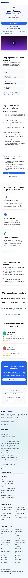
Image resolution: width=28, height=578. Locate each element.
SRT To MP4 (18, 562)
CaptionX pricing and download (8, 436)
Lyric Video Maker (5, 540)
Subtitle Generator (5, 534)
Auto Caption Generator (6, 531)
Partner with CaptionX (6, 452)
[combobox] (12, 472)
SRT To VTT (4, 555)
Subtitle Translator (5, 551)
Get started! (15, 23)
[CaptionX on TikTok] (8, 424)
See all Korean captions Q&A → (14, 314)
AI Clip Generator (19, 529)
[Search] (22, 2)
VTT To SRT (18, 555)
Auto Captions (18, 531)
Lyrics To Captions (5, 542)
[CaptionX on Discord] (2, 424)
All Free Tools (4, 529)
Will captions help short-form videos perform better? (13, 309)
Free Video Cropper (6, 509)
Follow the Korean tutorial (14, 176)
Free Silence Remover (6, 544)
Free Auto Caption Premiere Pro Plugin (10, 443)
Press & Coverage (5, 450)
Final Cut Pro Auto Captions (7, 483)
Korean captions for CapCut (14, 400)
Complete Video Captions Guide (8, 464)
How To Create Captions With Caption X (10, 441)
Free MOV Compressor (20, 517)
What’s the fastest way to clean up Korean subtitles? (13, 303)
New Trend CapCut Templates (8, 488)
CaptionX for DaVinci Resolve (8, 497)
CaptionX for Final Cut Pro (7, 481)
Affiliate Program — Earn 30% (8, 455)
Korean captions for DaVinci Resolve (14, 393)
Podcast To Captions (20, 542)
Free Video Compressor (7, 507)
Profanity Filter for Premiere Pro (8, 462)
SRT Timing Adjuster (6, 538)
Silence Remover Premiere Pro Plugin (10, 459)
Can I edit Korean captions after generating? (13, 298)
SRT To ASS (4, 557)
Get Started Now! (15, 379)
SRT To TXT (18, 557)
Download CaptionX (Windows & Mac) (10, 439)
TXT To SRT (4, 559)
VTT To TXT (4, 562)
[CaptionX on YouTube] (5, 424)
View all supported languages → (9, 573)
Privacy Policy (4, 434)
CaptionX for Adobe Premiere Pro (9, 479)
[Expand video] (14, 43)
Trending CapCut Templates (8, 490)
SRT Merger (18, 538)
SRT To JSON (18, 559)
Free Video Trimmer (20, 507)
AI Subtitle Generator (20, 548)
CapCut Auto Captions (6, 495)
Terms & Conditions (5, 432)
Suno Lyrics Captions (20, 540)
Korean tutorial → (14, 26)
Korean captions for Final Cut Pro (14, 397)
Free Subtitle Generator (6, 548)
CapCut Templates (5, 486)
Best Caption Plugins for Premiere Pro (10, 448)
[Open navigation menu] (25, 2)
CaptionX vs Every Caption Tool (8, 445)
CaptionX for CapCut (6, 492)
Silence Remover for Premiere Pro (9, 457)
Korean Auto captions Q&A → (14, 28)
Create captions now (15, 173)
